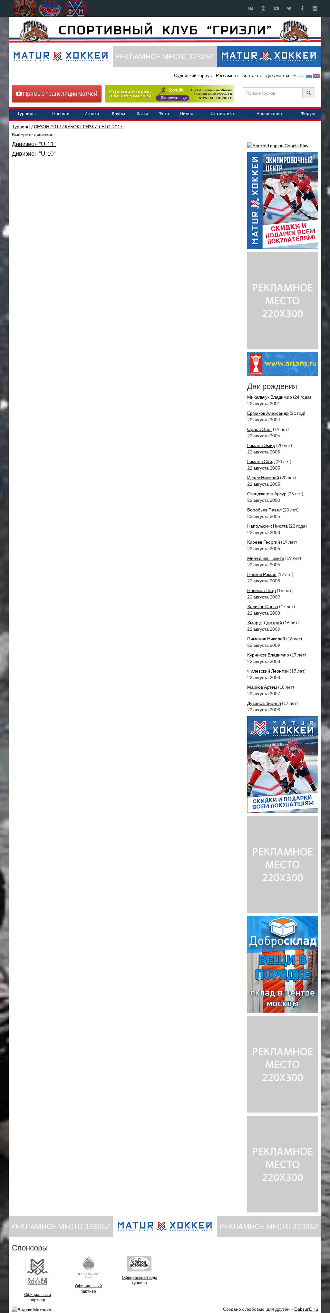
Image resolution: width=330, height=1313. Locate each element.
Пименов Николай (266, 638)
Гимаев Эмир (261, 445)
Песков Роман (262, 574)
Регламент (227, 75)
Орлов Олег (259, 429)
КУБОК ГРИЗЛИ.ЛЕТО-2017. (94, 126)
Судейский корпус (193, 75)
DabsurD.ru (306, 1309)
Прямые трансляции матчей (59, 93)
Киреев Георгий (263, 542)
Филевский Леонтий (268, 671)
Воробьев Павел (264, 509)
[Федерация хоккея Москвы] (75, 8)
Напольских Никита (267, 526)
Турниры (21, 126)
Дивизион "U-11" (34, 144)
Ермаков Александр (268, 413)
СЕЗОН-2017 (47, 126)
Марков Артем (262, 687)
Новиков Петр (261, 590)
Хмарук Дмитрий (264, 622)
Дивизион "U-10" (34, 153)
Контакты (252, 75)
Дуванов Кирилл (264, 703)
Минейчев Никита (265, 558)
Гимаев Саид (261, 461)
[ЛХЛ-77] (169, 93)
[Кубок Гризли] (165, 31)
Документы (278, 75)
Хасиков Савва (262, 606)
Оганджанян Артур (266, 493)
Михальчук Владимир (269, 397)
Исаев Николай (263, 477)
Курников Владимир (268, 654)
